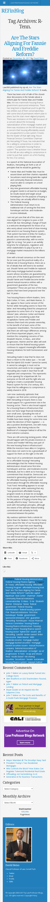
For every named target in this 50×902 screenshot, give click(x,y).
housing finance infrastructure (19, 626)
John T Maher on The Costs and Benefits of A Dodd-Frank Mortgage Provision (26, 696)
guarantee (35, 617)
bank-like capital (33, 593)
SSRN (11, 881)
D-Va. (32, 601)
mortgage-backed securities (18, 642)
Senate (30, 659)
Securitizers (20, 659)
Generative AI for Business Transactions (24, 776)
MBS (32, 637)
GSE (27, 617)
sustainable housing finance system (25, 660)
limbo (40, 634)
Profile (11, 879)
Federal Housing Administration (29, 579)
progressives (11, 653)
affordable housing (23, 584)
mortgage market (31, 640)
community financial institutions (20, 598)
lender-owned (30, 634)
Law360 (19, 634)
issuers (34, 631)
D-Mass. (25, 601)
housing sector (12, 631)
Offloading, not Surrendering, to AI (21, 774)
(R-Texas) (10, 584)
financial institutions (19, 612)
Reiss (8, 656)
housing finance (32, 623)
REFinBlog (12, 10)
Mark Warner (23, 637)
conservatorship (13, 601)
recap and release (34, 653)
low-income (11, 637)
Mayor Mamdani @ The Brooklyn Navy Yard (26, 760)
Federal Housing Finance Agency (20, 582)
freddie (20, 615)
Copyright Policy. (31, 895)
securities (10, 659)
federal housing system (30, 609)
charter (40, 595)
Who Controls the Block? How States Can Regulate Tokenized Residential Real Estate (25, 770)
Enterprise (17, 604)
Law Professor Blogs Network (24, 3)
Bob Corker (20, 595)
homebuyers (21, 620)
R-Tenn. (21, 653)
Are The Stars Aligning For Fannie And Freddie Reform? (25, 46)
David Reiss (39, 58)
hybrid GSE (25, 631)
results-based (17, 656)
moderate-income (14, 640)
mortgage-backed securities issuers (23, 644)
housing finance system (30, 629)
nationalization (20, 651)
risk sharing (30, 656)
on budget (33, 651)
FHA (7, 612)
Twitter (11, 873)
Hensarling (10, 620)
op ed (41, 651)
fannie (26, 604)
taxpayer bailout (35, 662)
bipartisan (10, 595)
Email (11, 876)
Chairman (31, 595)
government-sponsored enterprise (21, 616)
